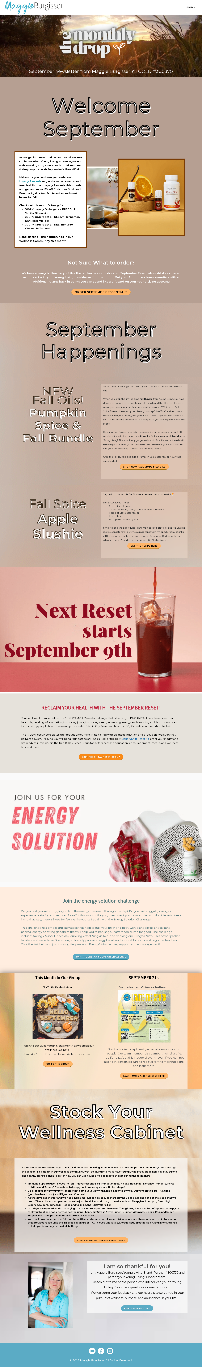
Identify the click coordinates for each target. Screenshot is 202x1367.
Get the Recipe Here (144, 546)
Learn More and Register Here (144, 1076)
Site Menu (190, 7)
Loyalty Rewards (30, 181)
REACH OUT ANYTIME (137, 1308)
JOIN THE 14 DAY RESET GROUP (101, 757)
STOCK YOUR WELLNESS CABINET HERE (101, 1240)
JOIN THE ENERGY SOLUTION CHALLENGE (101, 956)
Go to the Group (57, 1064)
